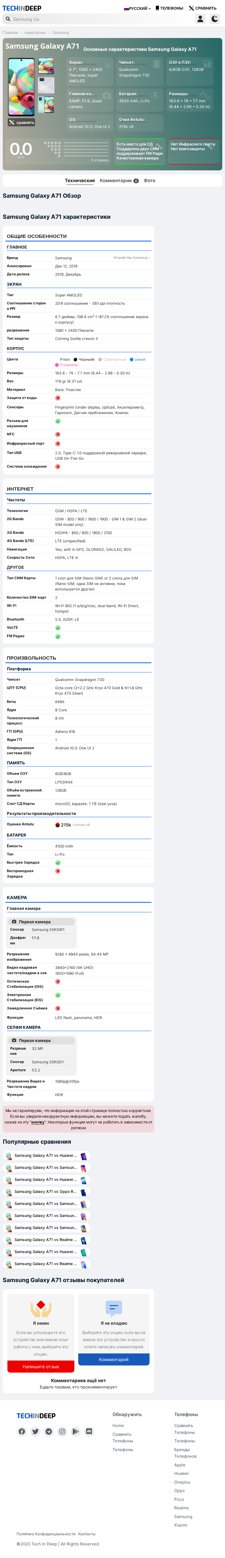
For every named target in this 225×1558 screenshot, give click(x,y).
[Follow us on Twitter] (35, 1431)
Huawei (181, 1473)
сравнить (205, 8)
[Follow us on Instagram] (62, 1431)
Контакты (87, 1533)
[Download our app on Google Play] (75, 1431)
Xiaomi (180, 1525)
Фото (149, 180)
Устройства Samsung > (132, 257)
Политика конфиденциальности (45, 1533)
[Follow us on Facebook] (21, 1431)
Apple (179, 1464)
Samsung (183, 1516)
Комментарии (118, 180)
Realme (181, 1507)
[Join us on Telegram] (48, 1431)
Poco (179, 1499)
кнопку (37, 1122)
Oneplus (182, 1482)
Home (118, 1425)
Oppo (179, 1490)
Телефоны (171, 8)
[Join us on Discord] (89, 1431)
